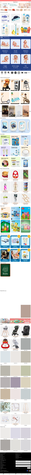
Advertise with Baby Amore (3, 462)
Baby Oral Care (1, 457)
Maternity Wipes (17, 456)
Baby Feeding (1, 455)
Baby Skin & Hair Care (2, 456)
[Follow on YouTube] (30, 471)
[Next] (29, 5)
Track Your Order (2, 464)
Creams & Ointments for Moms (19, 457)
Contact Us (1, 463)
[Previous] (1, 5)
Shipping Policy (1, 467)
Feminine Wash (17, 455)
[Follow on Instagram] (29, 471)
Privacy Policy (1, 466)
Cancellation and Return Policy (3, 468)
